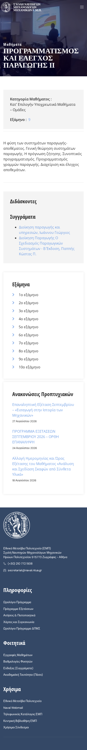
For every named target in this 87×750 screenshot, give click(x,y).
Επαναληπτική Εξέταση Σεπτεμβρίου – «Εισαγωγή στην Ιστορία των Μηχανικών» (43, 410)
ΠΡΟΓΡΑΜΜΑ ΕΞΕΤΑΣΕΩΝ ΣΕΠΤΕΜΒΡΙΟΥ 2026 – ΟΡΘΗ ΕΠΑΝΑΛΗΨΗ (35, 437)
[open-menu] (81, 7)
